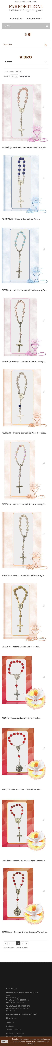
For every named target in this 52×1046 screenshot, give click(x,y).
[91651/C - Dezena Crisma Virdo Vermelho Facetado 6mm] (25, 684)
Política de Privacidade (15, 1033)
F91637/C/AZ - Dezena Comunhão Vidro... (21, 219)
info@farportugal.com (20, 1008)
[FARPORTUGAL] (26, 8)
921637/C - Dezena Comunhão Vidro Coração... (24, 575)
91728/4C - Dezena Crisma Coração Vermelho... (24, 860)
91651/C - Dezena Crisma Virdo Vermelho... (21, 718)
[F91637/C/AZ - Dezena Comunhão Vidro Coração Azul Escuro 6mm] (25, 185)
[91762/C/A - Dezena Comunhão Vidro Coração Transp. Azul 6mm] (25, 257)
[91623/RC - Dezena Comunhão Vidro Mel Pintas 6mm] (25, 613)
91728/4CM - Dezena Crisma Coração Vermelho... (24, 932)
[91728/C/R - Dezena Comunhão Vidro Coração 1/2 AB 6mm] (25, 470)
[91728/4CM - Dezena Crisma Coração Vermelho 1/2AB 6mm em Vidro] (25, 898)
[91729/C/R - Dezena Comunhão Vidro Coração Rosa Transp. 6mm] (25, 328)
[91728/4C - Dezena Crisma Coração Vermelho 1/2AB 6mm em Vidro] (25, 827)
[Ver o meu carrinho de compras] (26, 34)
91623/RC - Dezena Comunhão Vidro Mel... (21, 647)
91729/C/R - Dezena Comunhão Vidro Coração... (24, 361)
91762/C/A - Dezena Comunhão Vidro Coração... (24, 290)
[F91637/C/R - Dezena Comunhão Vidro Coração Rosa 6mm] (25, 114)
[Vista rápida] (44, 106)
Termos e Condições (14, 1030)
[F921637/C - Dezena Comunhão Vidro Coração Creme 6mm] (25, 399)
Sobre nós (10, 1022)
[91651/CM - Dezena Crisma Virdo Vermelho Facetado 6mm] (25, 756)
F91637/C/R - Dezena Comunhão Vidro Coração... (24, 147)
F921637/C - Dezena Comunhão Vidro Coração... (24, 433)
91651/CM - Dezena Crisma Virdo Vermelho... (22, 789)
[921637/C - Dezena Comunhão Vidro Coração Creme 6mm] (25, 542)
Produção (10, 1026)
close (4, 1041)
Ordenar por (9, 71)
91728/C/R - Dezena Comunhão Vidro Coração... (24, 504)
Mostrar (7, 76)
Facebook (10, 1011)
